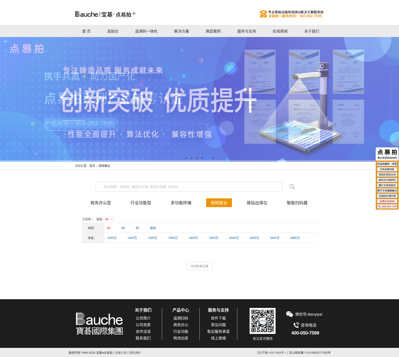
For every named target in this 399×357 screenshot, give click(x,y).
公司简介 (143, 318)
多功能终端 (181, 203)
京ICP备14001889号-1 (272, 352)
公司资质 (143, 324)
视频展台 (104, 165)
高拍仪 (199, 14)
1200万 (132, 238)
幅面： (102, 219)
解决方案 (181, 31)
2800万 (295, 238)
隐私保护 (135, 352)
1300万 (152, 238)
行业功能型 (141, 203)
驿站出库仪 (257, 203)
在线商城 (280, 31)
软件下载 (218, 318)
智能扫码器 (297, 203)
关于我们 (311, 31)
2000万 (234, 238)
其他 (153, 228)
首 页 (86, 31)
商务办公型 (100, 203)
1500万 (173, 238)
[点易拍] (99, 323)
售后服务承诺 (218, 331)
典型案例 (213, 31)
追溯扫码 (180, 318)
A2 (137, 228)
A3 (123, 228)
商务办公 (180, 324)
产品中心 (180, 310)
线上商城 (218, 338)
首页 (92, 165)
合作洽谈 (143, 331)
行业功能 (180, 331)
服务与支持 (246, 31)
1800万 (213, 238)
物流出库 (180, 338)
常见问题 (218, 324)
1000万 (112, 238)
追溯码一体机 (146, 31)
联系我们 (143, 338)
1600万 (193, 238)
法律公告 (120, 352)
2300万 (254, 238)
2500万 (275, 238)
